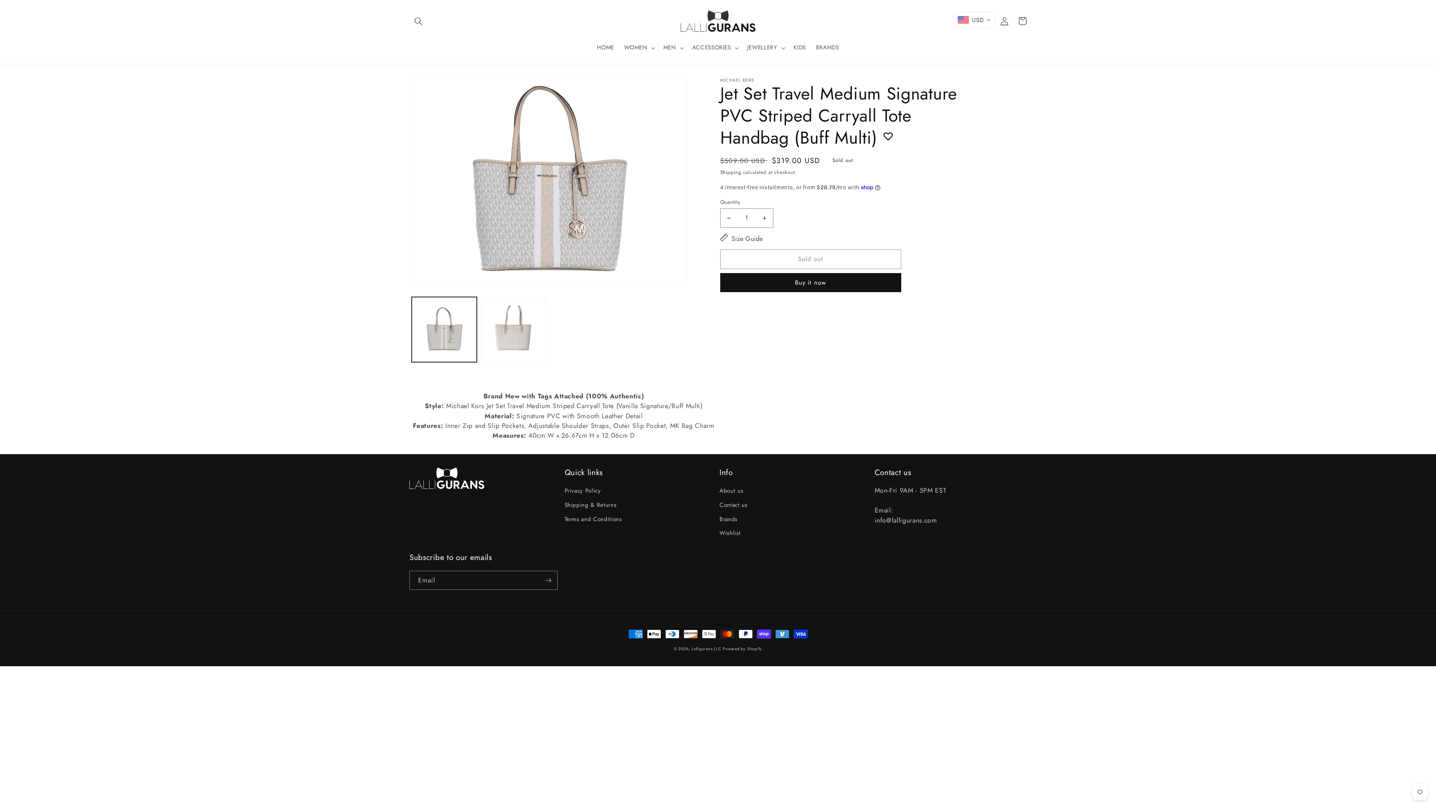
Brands (728, 519)
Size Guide (747, 239)
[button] (418, 21)
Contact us (733, 505)
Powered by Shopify (742, 649)
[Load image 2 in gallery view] (513, 329)
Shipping (731, 172)
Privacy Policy (583, 491)
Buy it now (810, 282)
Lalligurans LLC (706, 649)
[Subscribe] (548, 580)
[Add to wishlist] (888, 136)
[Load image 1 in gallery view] (444, 329)
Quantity (730, 202)
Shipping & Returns (591, 505)
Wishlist (729, 533)
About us (731, 491)
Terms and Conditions (593, 519)
